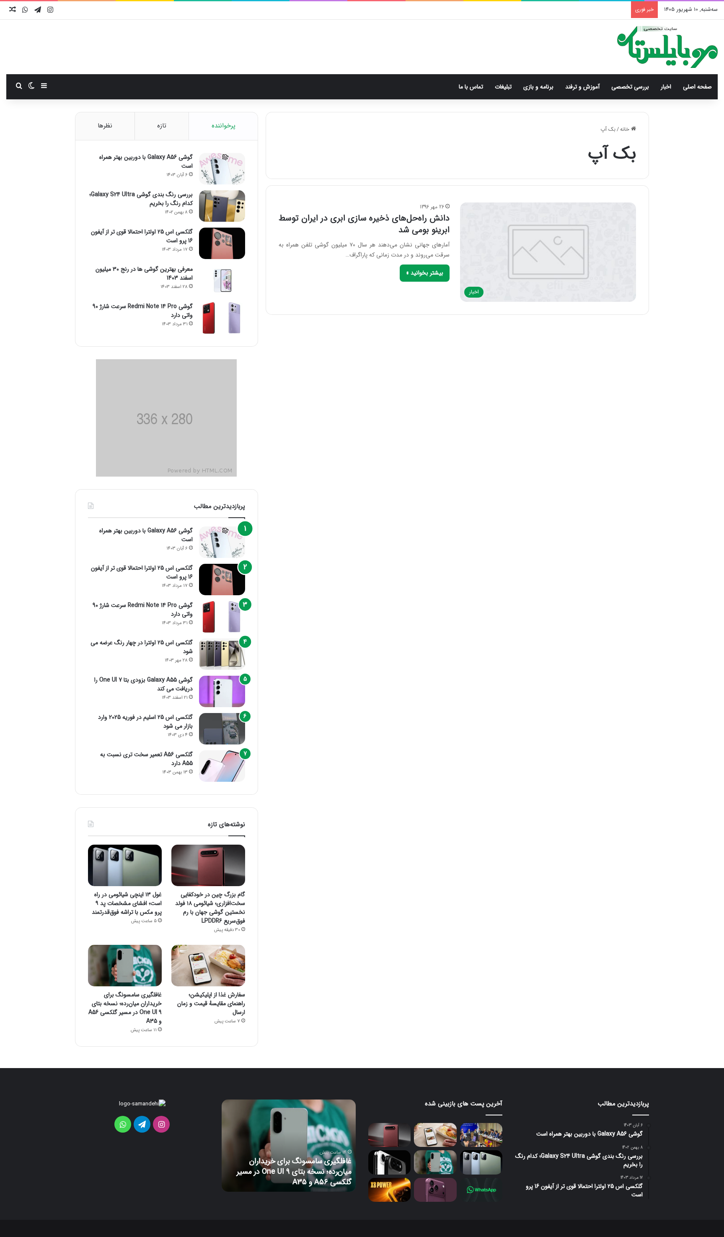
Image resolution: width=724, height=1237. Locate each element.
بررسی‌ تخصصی (630, 86)
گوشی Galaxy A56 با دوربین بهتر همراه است (146, 162)
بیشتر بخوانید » (424, 272)
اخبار (666, 86)
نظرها (105, 126)
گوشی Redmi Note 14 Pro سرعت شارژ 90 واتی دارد (143, 311)
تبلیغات (503, 86)
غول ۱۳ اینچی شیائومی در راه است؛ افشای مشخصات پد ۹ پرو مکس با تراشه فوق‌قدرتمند (127, 903)
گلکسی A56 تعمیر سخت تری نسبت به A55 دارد (146, 759)
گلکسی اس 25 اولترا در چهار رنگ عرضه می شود (141, 647)
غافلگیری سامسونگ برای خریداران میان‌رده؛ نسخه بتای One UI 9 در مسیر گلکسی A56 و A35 (125, 1008)
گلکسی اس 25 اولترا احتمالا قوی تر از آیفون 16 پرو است (142, 236)
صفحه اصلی (697, 86)
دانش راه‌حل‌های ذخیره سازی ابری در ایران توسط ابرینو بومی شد (364, 224)
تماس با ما (471, 86)
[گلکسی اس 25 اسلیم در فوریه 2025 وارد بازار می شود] (222, 728)
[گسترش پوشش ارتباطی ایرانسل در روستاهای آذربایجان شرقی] (481, 1135)
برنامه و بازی (538, 86)
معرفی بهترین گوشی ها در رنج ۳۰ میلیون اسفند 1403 (144, 274)
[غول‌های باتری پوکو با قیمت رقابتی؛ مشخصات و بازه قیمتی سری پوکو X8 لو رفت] (389, 1190)
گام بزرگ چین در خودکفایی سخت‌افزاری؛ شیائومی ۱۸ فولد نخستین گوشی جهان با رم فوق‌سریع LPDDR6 (210, 908)
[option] (289, 1146)
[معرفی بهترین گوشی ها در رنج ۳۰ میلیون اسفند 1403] (222, 280)
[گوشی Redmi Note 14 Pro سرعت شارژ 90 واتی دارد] (222, 318)
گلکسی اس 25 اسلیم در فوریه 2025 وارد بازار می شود (145, 722)
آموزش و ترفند (582, 86)
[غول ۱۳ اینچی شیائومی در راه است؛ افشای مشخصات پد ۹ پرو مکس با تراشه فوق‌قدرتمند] (125, 865)
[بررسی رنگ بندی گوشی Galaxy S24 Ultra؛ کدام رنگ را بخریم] (222, 206)
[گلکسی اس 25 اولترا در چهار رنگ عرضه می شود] (222, 654)
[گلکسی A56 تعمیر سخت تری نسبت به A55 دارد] (222, 766)
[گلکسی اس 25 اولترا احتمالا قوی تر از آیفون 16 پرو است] (222, 243)
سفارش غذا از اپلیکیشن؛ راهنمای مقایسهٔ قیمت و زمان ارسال (211, 1003)
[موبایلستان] (667, 47)
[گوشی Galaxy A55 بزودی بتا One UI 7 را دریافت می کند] (222, 691)
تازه (161, 126)
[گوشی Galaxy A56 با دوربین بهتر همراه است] (222, 168)
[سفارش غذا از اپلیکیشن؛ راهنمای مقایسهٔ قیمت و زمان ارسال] (208, 965)
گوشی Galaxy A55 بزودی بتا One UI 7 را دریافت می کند (143, 684)
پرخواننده (223, 126)
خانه (625, 129)
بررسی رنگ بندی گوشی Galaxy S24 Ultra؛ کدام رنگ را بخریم (141, 199)
